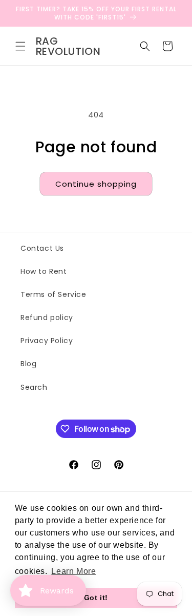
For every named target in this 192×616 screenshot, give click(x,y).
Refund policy (46, 317)
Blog (28, 364)
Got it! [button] (96, 597)
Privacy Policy (46, 340)
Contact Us (42, 248)
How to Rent (43, 271)
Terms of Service (53, 294)
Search (34, 387)
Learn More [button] (73, 571)
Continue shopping (96, 183)
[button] (20, 46)
